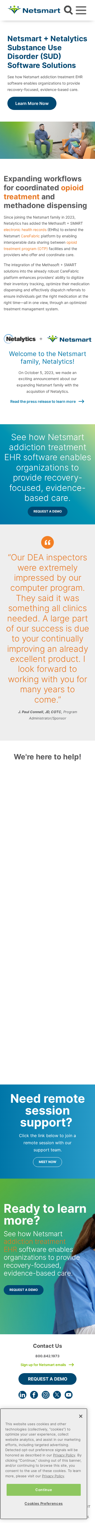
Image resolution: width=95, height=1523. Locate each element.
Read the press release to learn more (43, 401)
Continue (43, 1490)
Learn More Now (32, 103)
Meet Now (47, 1162)
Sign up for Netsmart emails (43, 1365)
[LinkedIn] (22, 1395)
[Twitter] (57, 1395)
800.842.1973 (47, 1356)
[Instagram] (46, 1395)
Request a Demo (48, 511)
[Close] (81, 1416)
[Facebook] (34, 1395)
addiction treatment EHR (35, 1245)
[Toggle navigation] (81, 10)
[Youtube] (69, 1395)
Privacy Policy (64, 1455)
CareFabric (30, 236)
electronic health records (25, 229)
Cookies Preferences (44, 1503)
